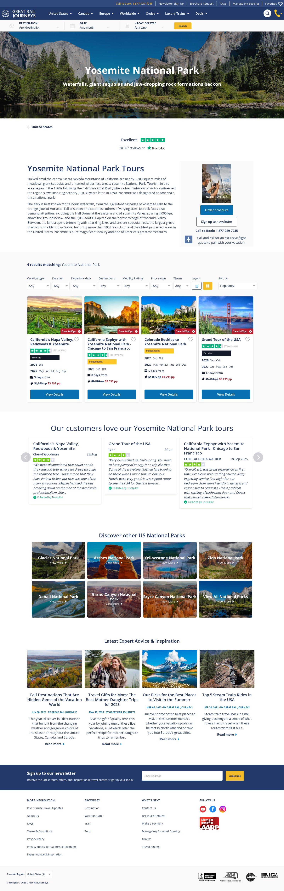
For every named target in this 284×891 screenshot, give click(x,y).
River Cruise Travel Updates (45, 808)
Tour (88, 831)
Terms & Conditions (40, 831)
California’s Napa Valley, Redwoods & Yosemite (51, 341)
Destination (28, 23)
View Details (55, 394)
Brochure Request (201, 3)
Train (88, 823)
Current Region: (16, 874)
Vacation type (145, 23)
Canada (83, 13)
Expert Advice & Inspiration (44, 854)
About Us (33, 816)
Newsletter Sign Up (171, 3)
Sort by (223, 278)
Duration (58, 278)
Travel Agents (151, 846)
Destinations (107, 278)
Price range (158, 278)
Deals (200, 13)
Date (83, 23)
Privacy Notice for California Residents (52, 846)
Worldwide (128, 13)
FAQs (223, 3)
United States (58, 13)
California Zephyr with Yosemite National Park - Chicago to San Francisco (109, 344)
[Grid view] (207, 286)
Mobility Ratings (133, 278)
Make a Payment (152, 823)
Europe (104, 13)
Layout (196, 278)
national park (45, 197)
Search (183, 26)
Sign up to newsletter (216, 222)
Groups (146, 839)
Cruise (150, 13)
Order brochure (216, 210)
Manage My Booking (246, 3)
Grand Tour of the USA (221, 339)
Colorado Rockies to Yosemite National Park (165, 341)
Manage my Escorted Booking (161, 831)
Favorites (271, 3)
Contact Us (149, 808)
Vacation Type (94, 816)
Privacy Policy (35, 839)
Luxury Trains (175, 13)
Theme (177, 278)
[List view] (197, 286)
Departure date (81, 278)
